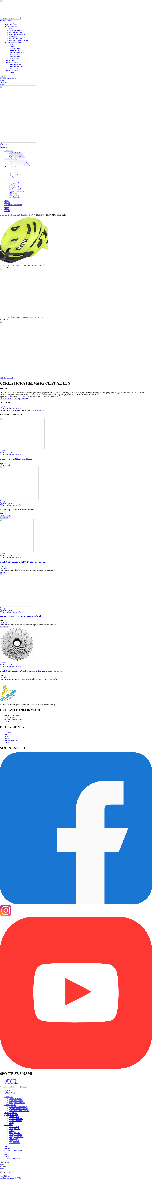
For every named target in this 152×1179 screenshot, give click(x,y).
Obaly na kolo (14, 68)
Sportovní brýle (9, 60)
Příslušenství (8, 44)
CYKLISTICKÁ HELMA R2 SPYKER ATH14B (18, 265)
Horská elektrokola (15, 30)
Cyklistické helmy (15, 64)
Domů (2, 215)
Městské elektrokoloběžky (18, 38)
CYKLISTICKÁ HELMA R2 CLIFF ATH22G (17, 318)
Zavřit (2, 1164)
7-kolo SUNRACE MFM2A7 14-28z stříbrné (20, 616)
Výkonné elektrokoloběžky (18, 40)
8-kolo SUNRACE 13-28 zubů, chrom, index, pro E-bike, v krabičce (31, 671)
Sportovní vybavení (11, 62)
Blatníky (12, 46)
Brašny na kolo (14, 48)
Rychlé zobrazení (6, 452)
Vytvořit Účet (4, 1176)
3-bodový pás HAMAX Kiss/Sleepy (16, 459)
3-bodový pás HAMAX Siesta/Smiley (17, 509)
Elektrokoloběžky (10, 36)
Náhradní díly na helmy (12, 42)
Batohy (11, 72)
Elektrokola (8, 28)
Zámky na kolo (14, 56)
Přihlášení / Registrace (12, 1159)
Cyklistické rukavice (16, 66)
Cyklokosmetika (14, 50)
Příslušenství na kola (11, 58)
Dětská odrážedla (10, 24)
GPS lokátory (13, 193)
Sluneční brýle (14, 171)
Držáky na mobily (10, 26)
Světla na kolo (14, 54)
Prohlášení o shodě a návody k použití (13, 399)
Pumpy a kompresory (16, 52)
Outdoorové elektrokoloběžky (19, 165)
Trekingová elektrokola (17, 34)
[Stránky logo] (8, 16)
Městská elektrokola (16, 32)
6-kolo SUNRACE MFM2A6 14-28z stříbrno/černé (23, 562)
